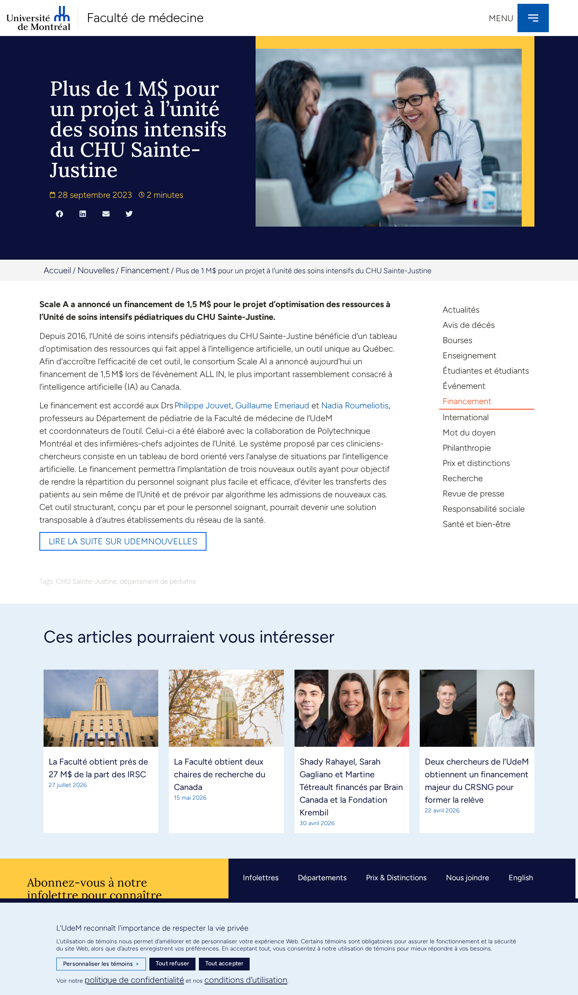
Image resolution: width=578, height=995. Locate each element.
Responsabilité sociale (484, 509)
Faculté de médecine (145, 17)
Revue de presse (473, 493)
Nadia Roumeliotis (354, 405)
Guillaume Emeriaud (272, 405)
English (521, 877)
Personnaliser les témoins (101, 963)
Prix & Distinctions (396, 877)
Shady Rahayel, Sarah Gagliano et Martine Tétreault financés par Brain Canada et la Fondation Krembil (351, 787)
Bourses (457, 340)
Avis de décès (469, 325)
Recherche (463, 478)
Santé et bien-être (476, 524)
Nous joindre (467, 877)
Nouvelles (95, 270)
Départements (322, 877)
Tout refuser (172, 963)
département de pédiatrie (158, 581)
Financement (145, 270)
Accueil (57, 270)
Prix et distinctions (476, 463)
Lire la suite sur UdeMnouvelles (123, 541)
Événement (464, 386)
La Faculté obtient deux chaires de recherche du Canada (219, 774)
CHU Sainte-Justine (86, 581)
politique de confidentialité (134, 980)
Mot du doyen (469, 432)
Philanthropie (467, 448)
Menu (501, 18)
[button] (59, 213)
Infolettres (260, 877)
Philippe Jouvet (202, 405)
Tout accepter (224, 963)
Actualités (461, 310)
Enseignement (469, 355)
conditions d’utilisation (245, 980)
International (466, 417)
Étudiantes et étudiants (486, 371)
